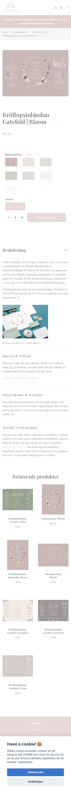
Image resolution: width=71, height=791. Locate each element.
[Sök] (55, 7)
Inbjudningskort (20, 32)
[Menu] (67, 7)
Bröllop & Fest (39, 32)
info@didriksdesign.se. (15, 447)
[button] (63, 74)
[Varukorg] (61, 7)
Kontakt (35, 729)
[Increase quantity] (22, 217)
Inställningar (35, 781)
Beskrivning (14, 250)
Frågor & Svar (35, 735)
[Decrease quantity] (9, 217)
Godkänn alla (35, 772)
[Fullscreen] (35, 73)
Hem (5, 32)
